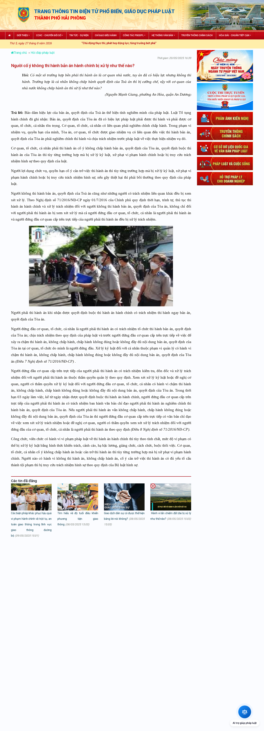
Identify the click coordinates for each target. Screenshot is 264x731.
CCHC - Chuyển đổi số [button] (48, 35)
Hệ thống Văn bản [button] (162, 35)
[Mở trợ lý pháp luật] (244, 711)
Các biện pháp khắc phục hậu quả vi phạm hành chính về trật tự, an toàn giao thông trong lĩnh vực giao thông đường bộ (31, 524)
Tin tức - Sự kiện (79, 35)
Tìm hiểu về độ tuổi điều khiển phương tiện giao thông (77, 519)
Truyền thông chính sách (197, 35)
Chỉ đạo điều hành (106, 35)
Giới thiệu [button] (22, 35)
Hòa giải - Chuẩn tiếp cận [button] (234, 35)
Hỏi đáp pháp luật (43, 53)
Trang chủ (21, 53)
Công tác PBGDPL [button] (133, 35)
